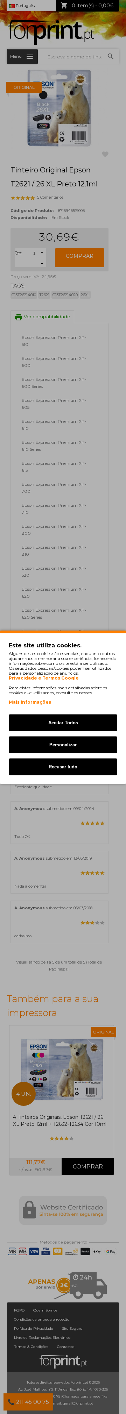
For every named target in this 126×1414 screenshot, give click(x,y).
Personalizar (63, 744)
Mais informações (30, 701)
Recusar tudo (63, 766)
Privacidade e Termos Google (44, 677)
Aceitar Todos (63, 722)
